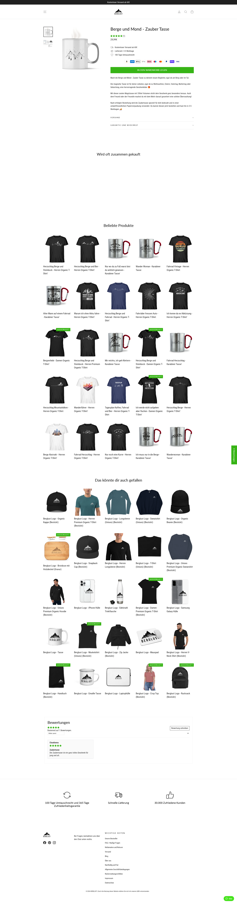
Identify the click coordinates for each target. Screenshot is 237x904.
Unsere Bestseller (111, 838)
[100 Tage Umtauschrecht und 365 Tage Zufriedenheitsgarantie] (67, 795)
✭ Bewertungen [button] (234, 455)
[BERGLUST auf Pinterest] (49, 842)
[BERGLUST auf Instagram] (54, 842)
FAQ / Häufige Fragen (112, 843)
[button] (116, 36)
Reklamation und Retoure (114, 847)
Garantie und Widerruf (124, 125)
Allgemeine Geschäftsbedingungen (117, 869)
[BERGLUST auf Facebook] (44, 842)
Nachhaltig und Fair (111, 865)
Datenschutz (109, 883)
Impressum (109, 878)
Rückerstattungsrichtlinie (114, 874)
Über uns (108, 861)
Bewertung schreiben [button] (179, 728)
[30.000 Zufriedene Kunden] (170, 795)
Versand (115, 118)
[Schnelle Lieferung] (118, 795)
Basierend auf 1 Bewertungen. (60, 730)
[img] (70, 745)
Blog (106, 856)
